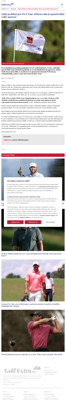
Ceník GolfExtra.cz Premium (12, 382)
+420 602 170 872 (50, 396)
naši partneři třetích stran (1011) (48, 186)
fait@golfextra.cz (8, 399)
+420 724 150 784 (29, 396)
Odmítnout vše (33, 222)
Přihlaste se (7, 140)
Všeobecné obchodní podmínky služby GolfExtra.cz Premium (22, 376)
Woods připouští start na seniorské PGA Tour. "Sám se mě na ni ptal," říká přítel (31, 354)
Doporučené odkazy (9, 384)
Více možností (50, 222)
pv (4, 78)
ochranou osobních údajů (47, 215)
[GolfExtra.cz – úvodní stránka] (7, 4)
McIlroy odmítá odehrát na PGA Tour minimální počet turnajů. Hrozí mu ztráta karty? (31, 255)
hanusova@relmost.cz (30, 399)
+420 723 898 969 (8, 396)
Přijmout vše (15, 222)
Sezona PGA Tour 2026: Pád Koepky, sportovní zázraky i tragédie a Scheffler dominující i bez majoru (30, 305)
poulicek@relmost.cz (51, 399)
